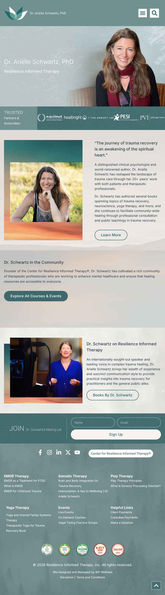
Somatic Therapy (72, 476)
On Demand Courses (72, 517)
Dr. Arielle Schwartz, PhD (48, 13)
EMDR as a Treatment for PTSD (24, 480)
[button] (142, 13)
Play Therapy (122, 476)
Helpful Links (122, 508)
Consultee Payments (124, 517)
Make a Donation (122, 522)
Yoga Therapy (17, 508)
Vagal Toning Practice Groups (77, 522)
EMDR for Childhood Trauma (22, 491)
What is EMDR (13, 486)
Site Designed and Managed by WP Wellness (82, 572)
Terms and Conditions (90, 577)
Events (64, 508)
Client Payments (121, 512)
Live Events (65, 512)
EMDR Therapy (16, 476)
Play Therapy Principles (126, 480)
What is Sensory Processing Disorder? (136, 486)
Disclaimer (67, 577)
